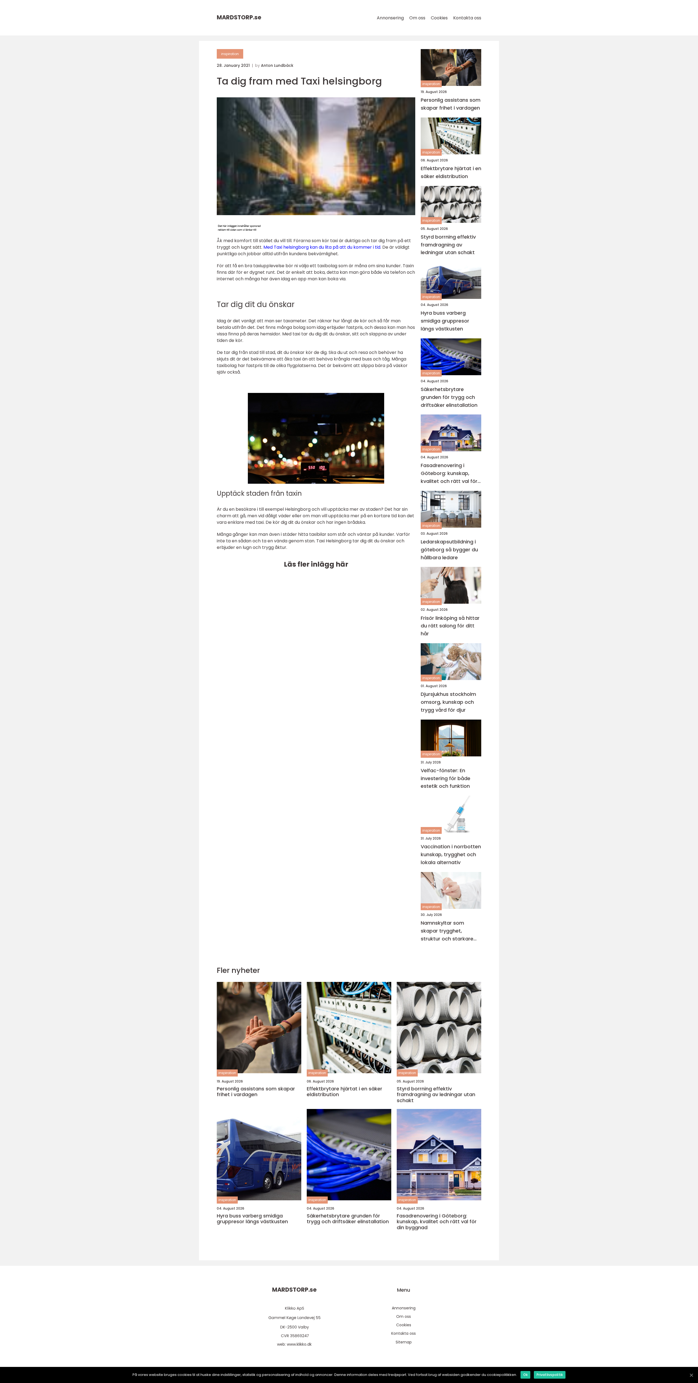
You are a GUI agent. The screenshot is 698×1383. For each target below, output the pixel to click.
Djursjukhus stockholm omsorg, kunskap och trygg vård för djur (448, 702)
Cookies (439, 18)
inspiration (230, 54)
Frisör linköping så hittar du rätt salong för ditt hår (450, 626)
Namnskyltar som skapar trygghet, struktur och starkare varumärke (447, 931)
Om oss (417, 18)
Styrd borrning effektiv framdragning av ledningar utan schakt (448, 244)
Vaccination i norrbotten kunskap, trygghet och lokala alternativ (451, 854)
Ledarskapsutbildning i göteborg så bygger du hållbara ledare (449, 549)
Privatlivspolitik (550, 1374)
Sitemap (404, 1342)
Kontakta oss (467, 18)
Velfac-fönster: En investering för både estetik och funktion (445, 778)
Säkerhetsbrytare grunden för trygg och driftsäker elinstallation (449, 397)
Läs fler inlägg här (316, 564)
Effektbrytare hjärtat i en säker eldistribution (451, 172)
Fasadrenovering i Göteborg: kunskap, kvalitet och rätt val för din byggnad (449, 473)
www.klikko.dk (299, 1344)
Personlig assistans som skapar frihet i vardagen (450, 104)
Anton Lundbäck (277, 65)
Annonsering (390, 18)
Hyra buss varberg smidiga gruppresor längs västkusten (445, 320)
